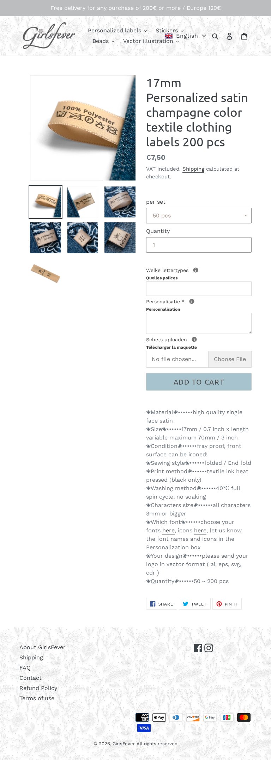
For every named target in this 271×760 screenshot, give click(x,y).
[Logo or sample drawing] (194, 339)
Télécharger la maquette (171, 347)
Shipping (193, 169)
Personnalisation (163, 309)
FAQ (25, 667)
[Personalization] (191, 301)
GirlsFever (124, 743)
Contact (30, 677)
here (168, 530)
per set (155, 201)
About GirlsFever (42, 647)
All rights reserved (157, 743)
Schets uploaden (193, 343)
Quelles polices (161, 278)
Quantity (158, 231)
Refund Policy (38, 688)
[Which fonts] (195, 270)
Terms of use (36, 698)
